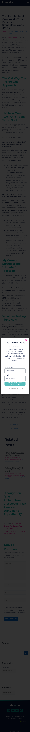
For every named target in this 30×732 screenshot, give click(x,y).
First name (8, 367)
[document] (15, 366)
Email (6, 375)
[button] (26, 340)
